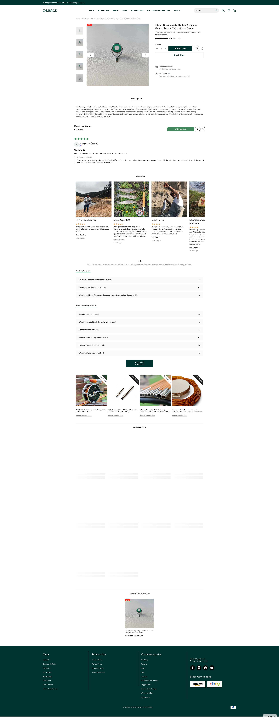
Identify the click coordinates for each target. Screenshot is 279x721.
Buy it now (179, 55)
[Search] (206, 10)
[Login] (223, 10)
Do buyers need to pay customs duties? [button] (95, 280)
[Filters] (197, 129)
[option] (118, 55)
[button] (90, 55)
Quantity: (158, 44)
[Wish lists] (229, 10)
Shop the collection (83, 415)
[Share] (201, 48)
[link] (196, 48)
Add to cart (180, 48)
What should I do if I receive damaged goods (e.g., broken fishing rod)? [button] (108, 295)
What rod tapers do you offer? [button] (91, 353)
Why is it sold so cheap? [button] (89, 314)
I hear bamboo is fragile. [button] (89, 330)
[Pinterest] (205, 667)
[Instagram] (199, 667)
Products (85, 19)
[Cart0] (234, 10)
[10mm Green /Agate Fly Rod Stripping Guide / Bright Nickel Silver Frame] (139, 613)
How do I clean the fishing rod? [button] (92, 345)
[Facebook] (192, 667)
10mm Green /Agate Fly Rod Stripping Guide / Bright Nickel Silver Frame (139, 632)
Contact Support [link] (139, 363)
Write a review (180, 129)
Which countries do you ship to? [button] (92, 287)
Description (136, 98)
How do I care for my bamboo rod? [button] (93, 337)
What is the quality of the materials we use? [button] (97, 322)
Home (78, 19)
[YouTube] (211, 667)
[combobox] (204, 10)
